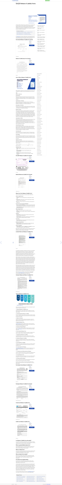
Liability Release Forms (21, 272)
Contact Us (13, 484)
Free (47, 0)
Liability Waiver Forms (30, 471)
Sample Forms (19, 2)
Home (16, 2)
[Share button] (13, 242)
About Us (16, 484)
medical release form (18, 323)
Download (31, 45)
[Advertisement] (31, 9)
